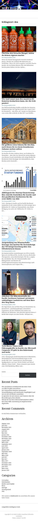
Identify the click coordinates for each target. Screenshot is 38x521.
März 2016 (5, 468)
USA (3, 491)
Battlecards (14, 496)
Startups (4, 487)
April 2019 (5, 448)
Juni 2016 (5, 466)
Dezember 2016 (6, 463)
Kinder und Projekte (8, 484)
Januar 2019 (5, 449)
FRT (25, 518)
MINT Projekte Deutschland (12, 10)
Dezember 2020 (6, 436)
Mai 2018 (4, 453)
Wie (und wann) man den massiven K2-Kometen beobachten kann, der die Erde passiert (19, 101)
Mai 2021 (4, 433)
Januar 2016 (5, 470)
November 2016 (6, 464)
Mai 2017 (4, 459)
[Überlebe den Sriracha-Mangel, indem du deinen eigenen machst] (19, 39)
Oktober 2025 (6, 423)
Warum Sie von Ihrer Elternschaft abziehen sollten (17, 399)
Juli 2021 (4, 431)
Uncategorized (6, 489)
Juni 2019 (5, 446)
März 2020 (5, 442)
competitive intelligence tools (11, 507)
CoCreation (5, 480)
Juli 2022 (4, 425)
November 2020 (6, 438)
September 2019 (7, 444)
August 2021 (5, 429)
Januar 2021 (5, 435)
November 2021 (6, 427)
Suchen (4, 371)
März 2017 (5, 461)
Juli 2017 (4, 457)
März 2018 (5, 455)
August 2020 (5, 440)
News (3, 485)
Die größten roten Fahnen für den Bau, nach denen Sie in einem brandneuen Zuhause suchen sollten (18, 147)
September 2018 (7, 451)
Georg (5, 57)
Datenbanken (6, 482)
